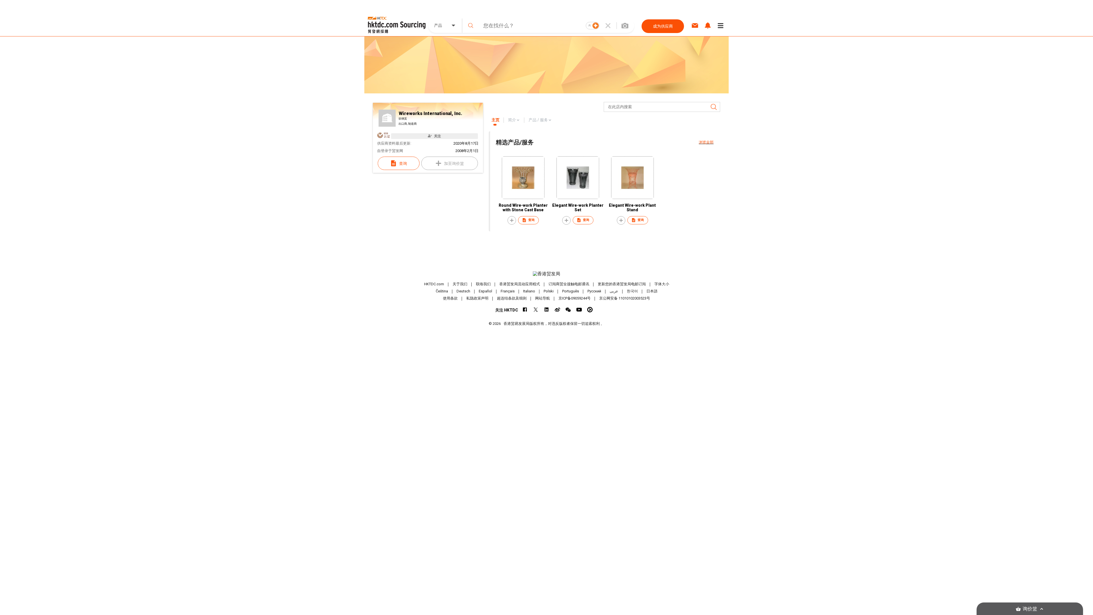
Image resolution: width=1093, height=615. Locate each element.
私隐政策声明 (477, 298)
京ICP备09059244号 (574, 298)
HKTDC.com (434, 284)
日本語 (652, 291)
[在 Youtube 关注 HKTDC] (579, 309)
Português (570, 291)
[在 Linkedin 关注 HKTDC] (546, 309)
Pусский (594, 291)
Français (508, 291)
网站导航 (542, 298)
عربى (614, 291)
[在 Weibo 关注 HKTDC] (557, 309)
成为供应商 (663, 26)
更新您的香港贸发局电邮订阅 (622, 284)
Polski (549, 291)
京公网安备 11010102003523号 (624, 298)
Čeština (442, 291)
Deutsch (463, 291)
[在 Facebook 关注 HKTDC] (525, 309)
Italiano (529, 291)
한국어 (632, 291)
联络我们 (483, 284)
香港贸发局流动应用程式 (519, 284)
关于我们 (460, 284)
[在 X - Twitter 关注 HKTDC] (536, 309)
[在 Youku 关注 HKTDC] (590, 309)
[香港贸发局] (546, 273)
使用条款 (450, 298)
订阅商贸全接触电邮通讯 (568, 284)
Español (485, 291)
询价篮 (1030, 609)
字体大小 (661, 284)
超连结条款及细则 (512, 298)
